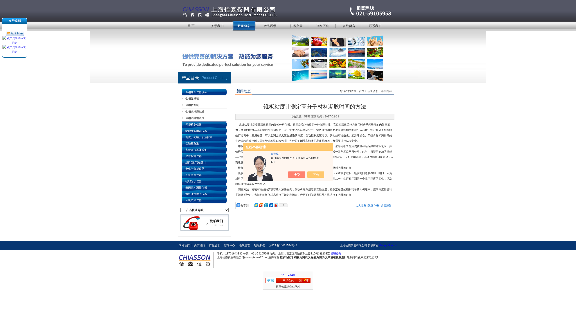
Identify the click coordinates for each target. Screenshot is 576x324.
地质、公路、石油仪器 (198, 137)
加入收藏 (361, 205)
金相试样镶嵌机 (194, 118)
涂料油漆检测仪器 (196, 194)
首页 (361, 91)
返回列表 (373, 205)
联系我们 (375, 26)
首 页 (191, 26)
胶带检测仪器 (193, 156)
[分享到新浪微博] (261, 205)
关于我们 (217, 26)
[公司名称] (288, 10)
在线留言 (349, 26)
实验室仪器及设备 (196, 149)
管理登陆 (336, 253)
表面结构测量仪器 (196, 187)
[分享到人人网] (270, 205)
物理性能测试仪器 (196, 131)
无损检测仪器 (193, 124)
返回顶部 (386, 205)
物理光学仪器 (193, 181)
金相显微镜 (192, 98)
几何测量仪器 (193, 175)
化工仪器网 (288, 275)
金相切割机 (192, 105)
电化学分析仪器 (194, 168)
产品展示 (270, 26)
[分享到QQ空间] (256, 205)
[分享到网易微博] (275, 205)
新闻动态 (243, 26)
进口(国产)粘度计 (195, 162)
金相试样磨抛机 (194, 111)
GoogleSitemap (388, 245)
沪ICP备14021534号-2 (283, 245)
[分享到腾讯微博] (265, 205)
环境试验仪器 (193, 200)
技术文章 (296, 26)
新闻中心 (229, 245)
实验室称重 (192, 143)
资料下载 (322, 26)
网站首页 (184, 245)
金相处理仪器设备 (196, 92)
